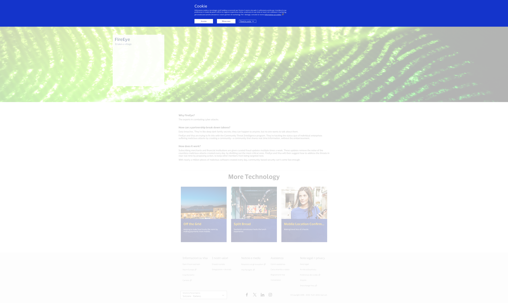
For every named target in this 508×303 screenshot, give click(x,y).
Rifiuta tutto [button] (226, 21)
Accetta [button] (204, 21)
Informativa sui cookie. (273, 14)
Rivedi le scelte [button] (245, 21)
